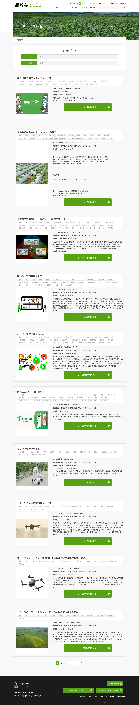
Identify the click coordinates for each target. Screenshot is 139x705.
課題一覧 (59, 7)
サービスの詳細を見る (87, 107)
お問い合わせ (114, 684)
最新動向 (83, 7)
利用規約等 (121, 696)
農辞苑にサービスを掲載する (109, 690)
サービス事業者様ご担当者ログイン (77, 690)
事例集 (93, 7)
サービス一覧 (71, 7)
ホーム (110, 26)
